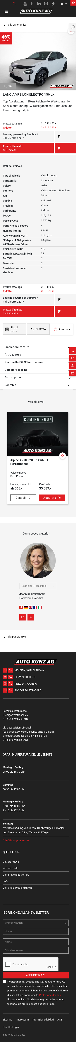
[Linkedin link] (39, 4)
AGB (60, 1019)
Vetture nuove (11, 861)
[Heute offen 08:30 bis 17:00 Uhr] (72, 27)
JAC (5, 881)
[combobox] (38, 586)
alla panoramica (15, 24)
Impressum (22, 1019)
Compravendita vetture (16, 874)
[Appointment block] (72, 373)
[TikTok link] (53, 4)
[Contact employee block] (72, 365)
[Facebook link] (32, 4)
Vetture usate (10, 868)
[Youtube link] (25, 4)
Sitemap (7, 1019)
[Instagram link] (46, 4)
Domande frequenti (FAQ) (17, 887)
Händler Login (11, 1027)
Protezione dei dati (50, 994)
